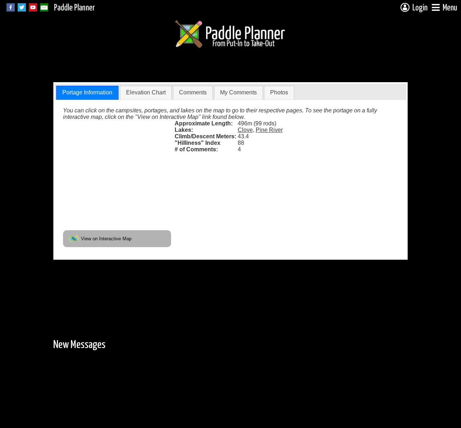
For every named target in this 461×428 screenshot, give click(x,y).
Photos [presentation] (279, 92)
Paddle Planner (74, 8)
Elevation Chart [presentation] (146, 92)
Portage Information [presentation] (87, 92)
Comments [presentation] (193, 92)
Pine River (269, 130)
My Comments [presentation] (238, 92)
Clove (245, 130)
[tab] (87, 93)
